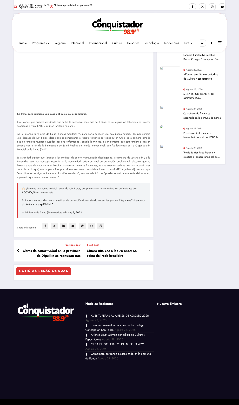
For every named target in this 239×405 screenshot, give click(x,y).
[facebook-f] (192, 6)
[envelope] (72, 226)
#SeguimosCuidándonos (132, 200)
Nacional (77, 43)
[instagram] (212, 6)
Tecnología (151, 43)
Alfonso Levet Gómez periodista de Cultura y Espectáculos (200, 77)
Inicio (23, 43)
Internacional (98, 43)
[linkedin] (63, 226)
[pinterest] (82, 226)
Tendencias (171, 43)
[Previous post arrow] (18, 250)
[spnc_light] (212, 43)
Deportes (133, 43)
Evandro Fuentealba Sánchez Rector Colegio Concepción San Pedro (201, 57)
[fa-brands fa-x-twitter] (202, 6)
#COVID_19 (29, 192)
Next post (93, 244)
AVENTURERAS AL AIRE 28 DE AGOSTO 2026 (120, 316)
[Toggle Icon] (219, 43)
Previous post (72, 244)
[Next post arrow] (149, 250)
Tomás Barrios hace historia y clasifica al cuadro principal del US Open (200, 155)
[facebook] (45, 226)
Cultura (117, 43)
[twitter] (54, 226)
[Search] (202, 43)
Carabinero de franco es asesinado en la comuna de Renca (202, 116)
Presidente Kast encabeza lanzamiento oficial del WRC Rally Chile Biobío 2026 (202, 135)
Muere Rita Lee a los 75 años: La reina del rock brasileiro (112, 253)
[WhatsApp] (91, 226)
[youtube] (222, 6)
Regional (60, 43)
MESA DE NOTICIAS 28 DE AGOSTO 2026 (198, 96)
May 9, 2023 (74, 212)
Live (186, 43)
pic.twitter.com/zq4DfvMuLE (37, 204)
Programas (39, 43)
